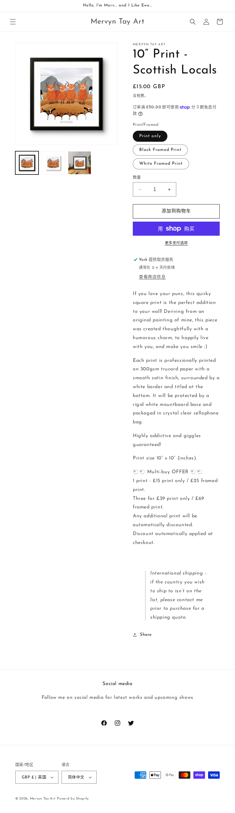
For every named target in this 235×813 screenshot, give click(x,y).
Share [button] (146, 634)
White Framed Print (161, 163)
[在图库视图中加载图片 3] (79, 162)
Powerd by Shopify (73, 798)
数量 (137, 177)
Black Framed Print (160, 150)
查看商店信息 (152, 277)
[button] (13, 21)
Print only (150, 136)
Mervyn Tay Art (43, 798)
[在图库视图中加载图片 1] (27, 162)
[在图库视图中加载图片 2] (53, 162)
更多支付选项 (176, 243)
